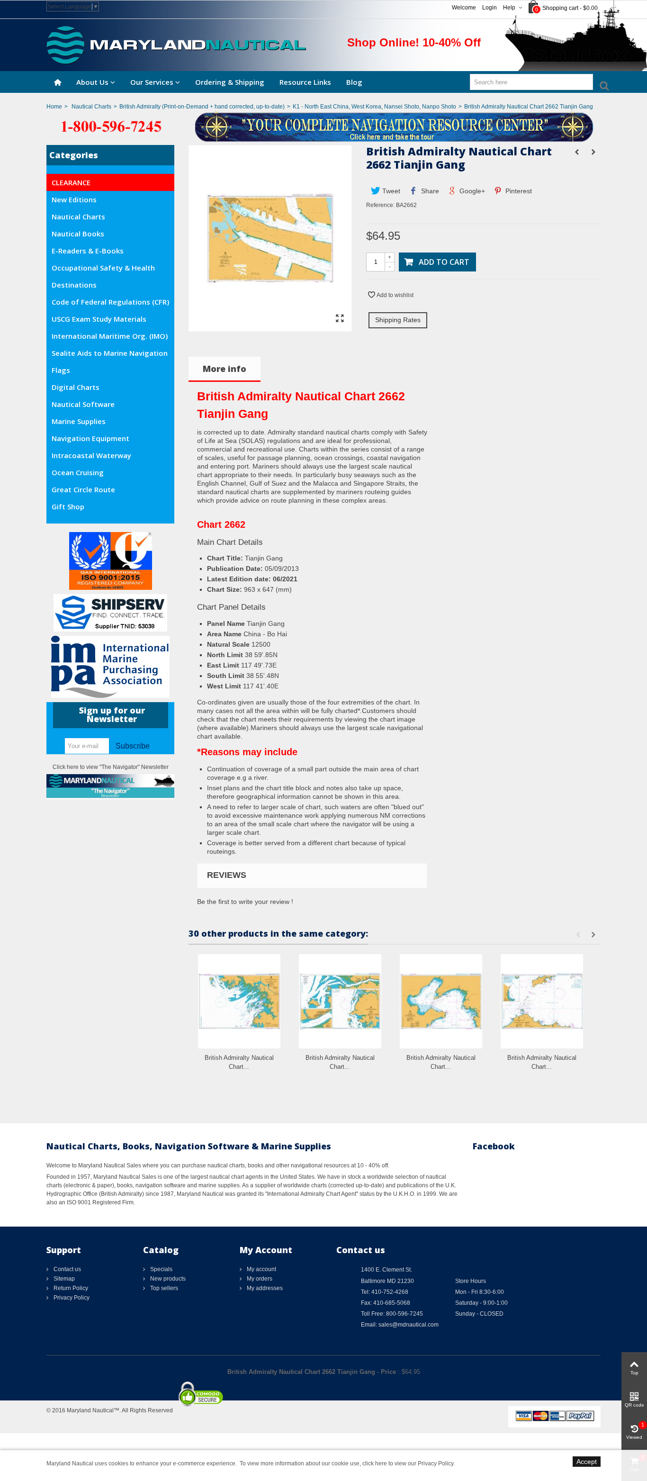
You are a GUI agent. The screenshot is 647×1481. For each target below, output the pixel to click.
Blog (354, 82)
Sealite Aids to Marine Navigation (110, 353)
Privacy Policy (71, 1297)
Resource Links (305, 82)
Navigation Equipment (90, 438)
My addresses (264, 1288)
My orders (258, 1278)
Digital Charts (75, 387)
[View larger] (339, 318)
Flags (61, 370)
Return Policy (70, 1288)
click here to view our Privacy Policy (407, 1463)
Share (429, 191)
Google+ (471, 191)
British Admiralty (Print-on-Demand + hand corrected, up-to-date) (202, 106)
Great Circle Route (83, 489)
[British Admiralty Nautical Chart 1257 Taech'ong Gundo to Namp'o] (340, 1001)
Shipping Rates (398, 320)
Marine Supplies (79, 421)
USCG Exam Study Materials (99, 319)
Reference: (380, 205)
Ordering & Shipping (229, 82)
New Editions (74, 199)
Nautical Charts (91, 106)
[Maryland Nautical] (176, 44)
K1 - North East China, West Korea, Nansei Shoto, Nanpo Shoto (374, 106)
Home (54, 106)
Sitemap (63, 1278)
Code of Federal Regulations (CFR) (110, 302)
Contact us (66, 1269)
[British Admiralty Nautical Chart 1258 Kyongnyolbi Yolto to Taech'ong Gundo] (239, 1001)
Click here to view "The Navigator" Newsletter (111, 767)
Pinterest (517, 191)
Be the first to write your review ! (245, 901)
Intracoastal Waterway (91, 455)
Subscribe (133, 746)
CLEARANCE (71, 182)
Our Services (151, 82)
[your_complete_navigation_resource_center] (323, 126)
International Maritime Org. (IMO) (110, 336)
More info (224, 368)
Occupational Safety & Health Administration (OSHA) (103, 269)
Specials (160, 1269)
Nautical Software (83, 404)
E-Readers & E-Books (88, 250)
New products (167, 1278)
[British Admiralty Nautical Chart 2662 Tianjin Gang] (270, 327)
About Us (92, 82)
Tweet (390, 191)
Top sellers (163, 1288)
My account (260, 1269)
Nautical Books (78, 233)
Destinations (74, 284)
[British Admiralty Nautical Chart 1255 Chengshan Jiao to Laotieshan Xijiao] (542, 1001)
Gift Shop (68, 506)
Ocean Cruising (78, 472)
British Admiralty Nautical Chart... (239, 1062)
